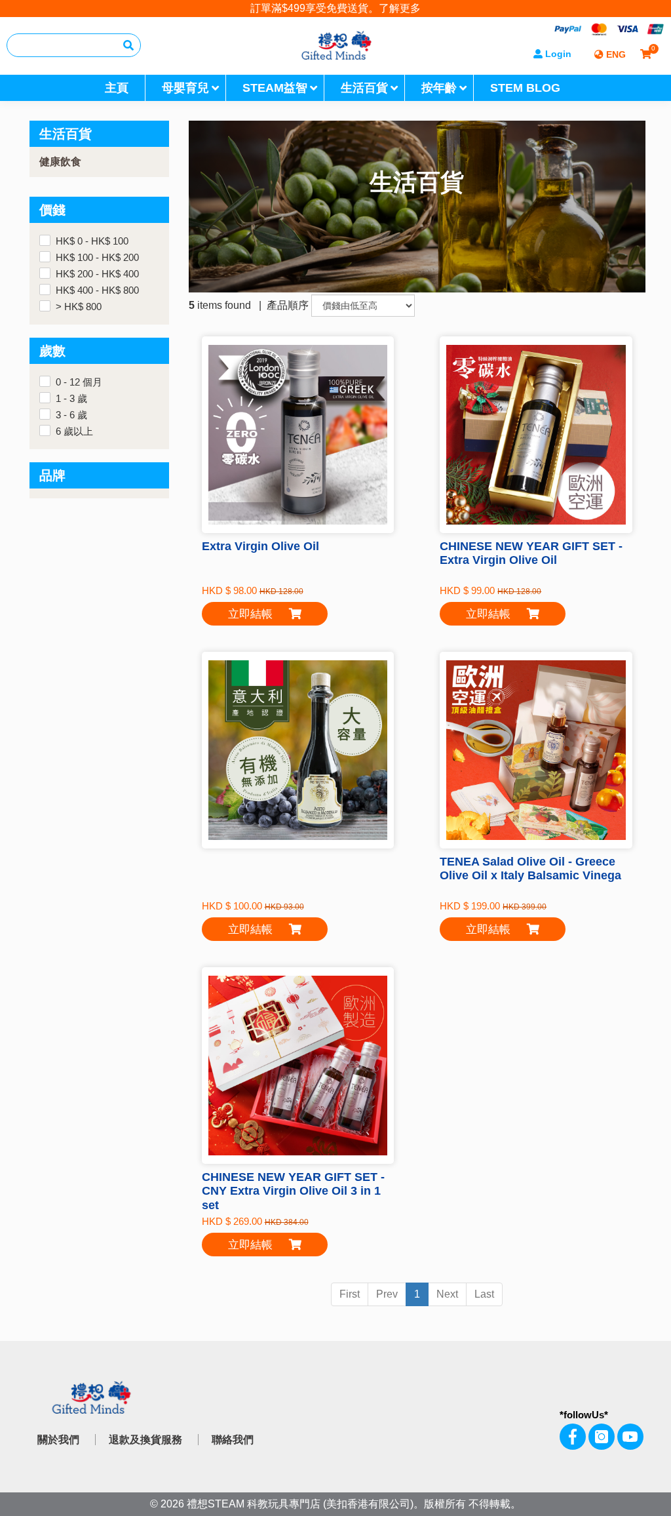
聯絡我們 (233, 1439)
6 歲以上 (74, 431)
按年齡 (439, 87)
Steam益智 (274, 87)
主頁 (116, 87)
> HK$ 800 (79, 307)
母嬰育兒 (185, 87)
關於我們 (58, 1439)
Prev (387, 1294)
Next (447, 1294)
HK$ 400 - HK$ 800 (97, 290)
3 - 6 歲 (71, 415)
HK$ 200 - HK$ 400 (97, 274)
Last (484, 1294)
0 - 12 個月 (79, 382)
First (349, 1294)
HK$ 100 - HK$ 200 (97, 257)
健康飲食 (60, 161)
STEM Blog (525, 87)
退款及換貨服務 (145, 1439)
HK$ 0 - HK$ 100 (92, 241)
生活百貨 (364, 87)
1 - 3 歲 (71, 398)
